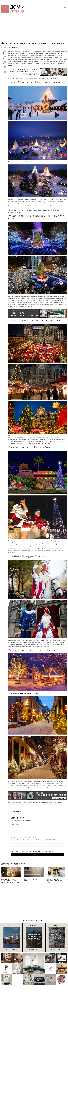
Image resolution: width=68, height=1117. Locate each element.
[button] (66, 937)
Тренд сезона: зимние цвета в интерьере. (28, 693)
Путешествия (13, 15)
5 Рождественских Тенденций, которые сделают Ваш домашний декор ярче (11, 881)
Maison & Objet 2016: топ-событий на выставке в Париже (55, 881)
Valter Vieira (15, 47)
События (19, 15)
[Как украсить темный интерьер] (34, 873)
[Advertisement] (34, 30)
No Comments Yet (17, 811)
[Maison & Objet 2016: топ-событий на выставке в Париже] (57, 873)
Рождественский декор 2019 (25, 162)
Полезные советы (5, 15)
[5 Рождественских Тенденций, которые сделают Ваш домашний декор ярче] (11, 873)
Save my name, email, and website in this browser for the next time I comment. (32, 851)
